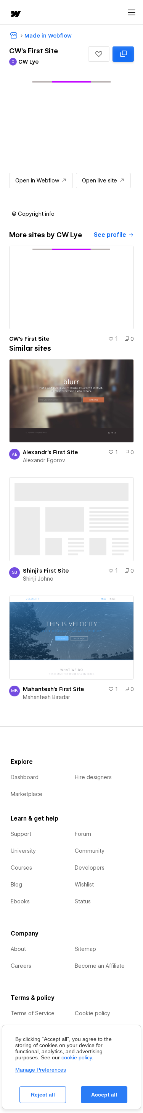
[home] (15, 14)
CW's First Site (29, 339)
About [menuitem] (18, 949)
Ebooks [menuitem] (20, 901)
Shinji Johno (38, 579)
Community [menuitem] (89, 851)
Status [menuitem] (83, 901)
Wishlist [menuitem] (84, 885)
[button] (98, 54)
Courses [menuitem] (21, 868)
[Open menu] (131, 12)
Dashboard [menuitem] (25, 777)
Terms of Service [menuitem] (33, 1013)
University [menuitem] (23, 851)
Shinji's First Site (46, 571)
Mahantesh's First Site (53, 689)
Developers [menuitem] (89, 868)
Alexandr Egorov (44, 460)
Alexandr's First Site (50, 452)
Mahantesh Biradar (46, 697)
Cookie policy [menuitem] (92, 1013)
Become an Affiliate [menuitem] (100, 966)
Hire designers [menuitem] (93, 777)
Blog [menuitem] (16, 885)
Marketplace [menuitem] (26, 794)
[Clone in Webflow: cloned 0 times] (123, 54)
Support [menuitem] (21, 834)
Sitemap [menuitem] (85, 949)
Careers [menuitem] (21, 966)
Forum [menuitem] (83, 834)
